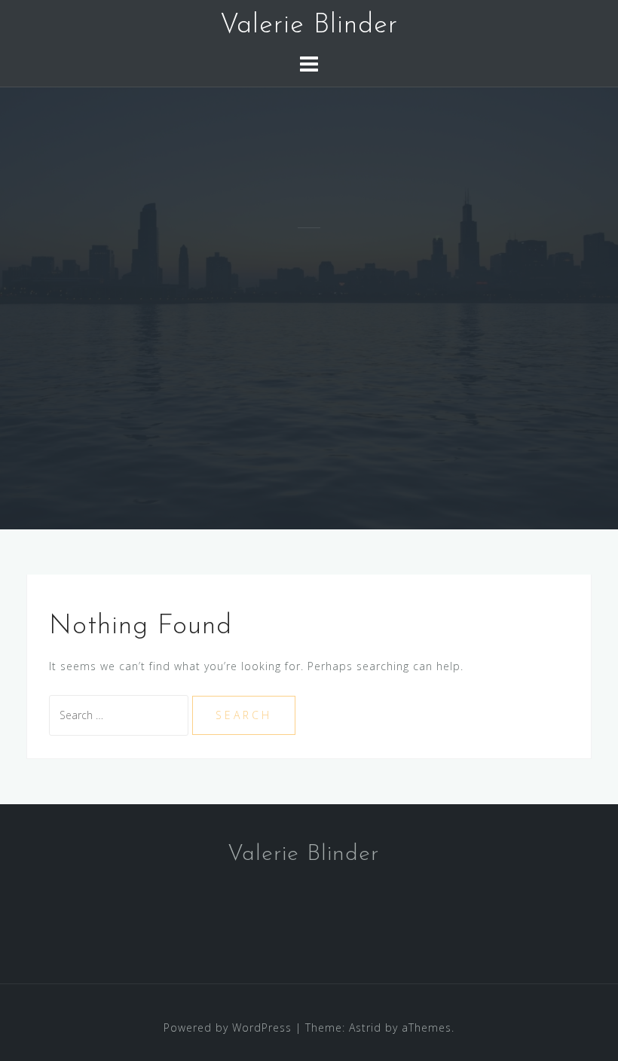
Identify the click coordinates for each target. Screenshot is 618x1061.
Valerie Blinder (309, 25)
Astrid (365, 1027)
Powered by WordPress (228, 1027)
